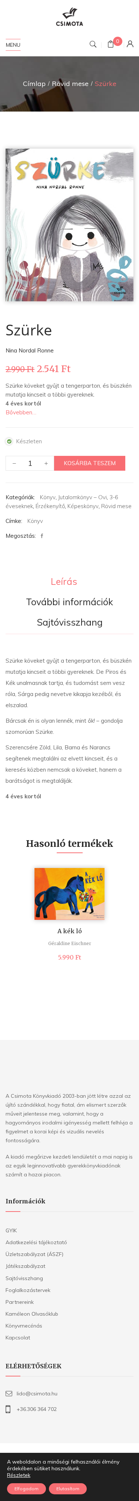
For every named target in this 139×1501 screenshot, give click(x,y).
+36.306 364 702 (37, 1409)
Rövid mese (70, 83)
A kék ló (69, 931)
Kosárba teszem (90, 463)
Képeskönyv (83, 506)
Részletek (18, 1475)
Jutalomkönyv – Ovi (82, 497)
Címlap (34, 83)
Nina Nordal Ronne (30, 350)
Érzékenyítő (50, 506)
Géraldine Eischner (69, 943)
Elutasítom (67, 1488)
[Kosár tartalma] (110, 45)
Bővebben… (21, 412)
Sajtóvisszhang (70, 622)
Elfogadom (26, 1488)
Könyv (48, 497)
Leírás (64, 582)
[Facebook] (44, 536)
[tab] (64, 582)
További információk (69, 602)
